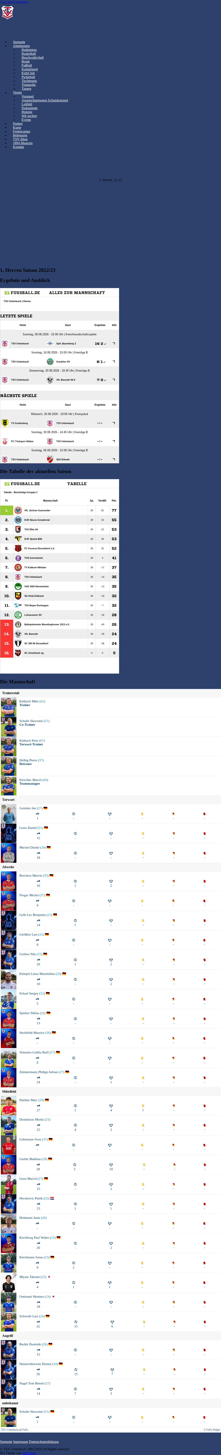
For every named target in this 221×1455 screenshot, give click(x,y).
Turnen (26, 88)
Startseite (6, 1442)
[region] (110, 207)
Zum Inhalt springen (14, 2)
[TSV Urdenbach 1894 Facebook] (1, 33)
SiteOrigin (29, 1453)
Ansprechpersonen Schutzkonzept (45, 100)
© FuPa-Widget (212, 1429)
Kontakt (18, 147)
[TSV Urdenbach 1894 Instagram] (5, 33)
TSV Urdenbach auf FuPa (14, 1429)
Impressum (20, 1442)
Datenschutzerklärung (44, 1442)
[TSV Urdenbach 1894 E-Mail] (8, 33)
